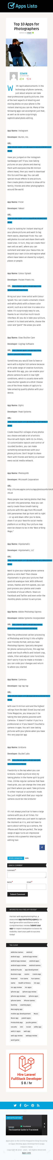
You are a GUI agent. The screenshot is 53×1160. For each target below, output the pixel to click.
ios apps (28, 987)
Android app (15, 957)
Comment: (11, 870)
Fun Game (24, 979)
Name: (10, 882)
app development (31, 970)
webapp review (31, 1036)
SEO (21, 1027)
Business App (16, 974)
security (14, 1027)
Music (36, 1014)
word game (15, 1040)
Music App (14, 1018)
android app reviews (18, 961)
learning (14, 1005)
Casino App (37, 974)
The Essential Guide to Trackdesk (23, 1130)
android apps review (18, 965)
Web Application (14, 1118)
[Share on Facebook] (42, 849)
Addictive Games (17, 952)
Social (28, 1027)
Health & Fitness (24, 983)
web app (27, 1031)
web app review (17, 1036)
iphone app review (29, 992)
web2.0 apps (16, 1031)
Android (29, 952)
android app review (30, 957)
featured (14, 979)
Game (13, 983)
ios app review (16, 987)
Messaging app (16, 1009)
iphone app (15, 992)
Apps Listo (26, 1153)
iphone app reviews (18, 996)
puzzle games (31, 1023)
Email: (29, 882)
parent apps (26, 1018)
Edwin (29, 33)
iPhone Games (29, 1001)
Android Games (35, 965)
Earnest (11, 1127)
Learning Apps (25, 1005)
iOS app (37, 983)
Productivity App (17, 1023)
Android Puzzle (16, 970)
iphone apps (33, 996)
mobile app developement (21, 1014)
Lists (27, 858)
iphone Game (16, 1001)
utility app (37, 1027)
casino (26, 974)
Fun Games (35, 979)
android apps (34, 961)
